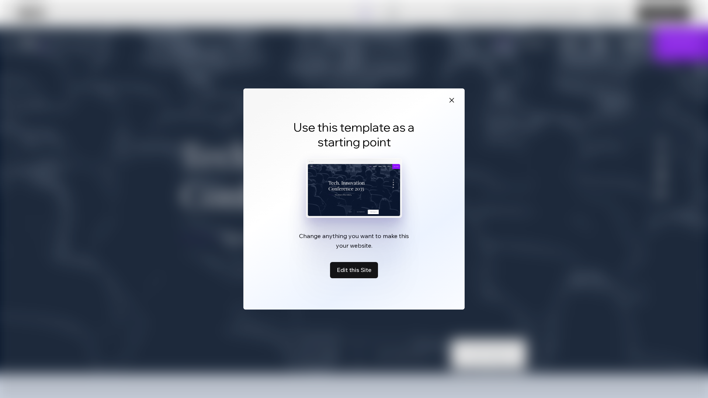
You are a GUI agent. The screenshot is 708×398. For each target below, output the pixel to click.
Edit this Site (354, 269)
